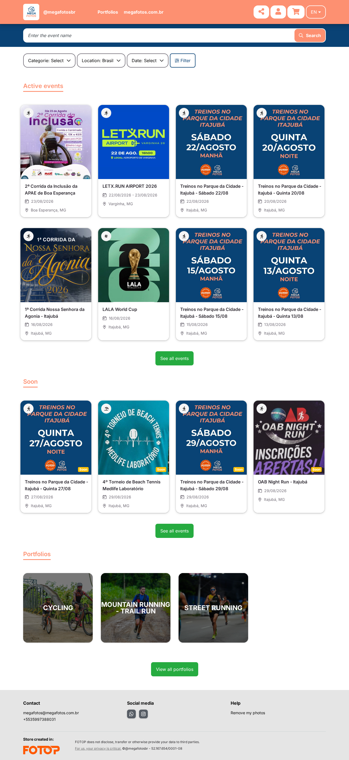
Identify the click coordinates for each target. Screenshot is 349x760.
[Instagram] (143, 714)
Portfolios (108, 12)
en (314, 12)
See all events (174, 358)
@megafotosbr (59, 12)
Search (313, 35)
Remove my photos (248, 712)
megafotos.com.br (144, 12)
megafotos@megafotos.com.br (51, 712)
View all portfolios (174, 669)
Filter (185, 60)
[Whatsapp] (131, 714)
